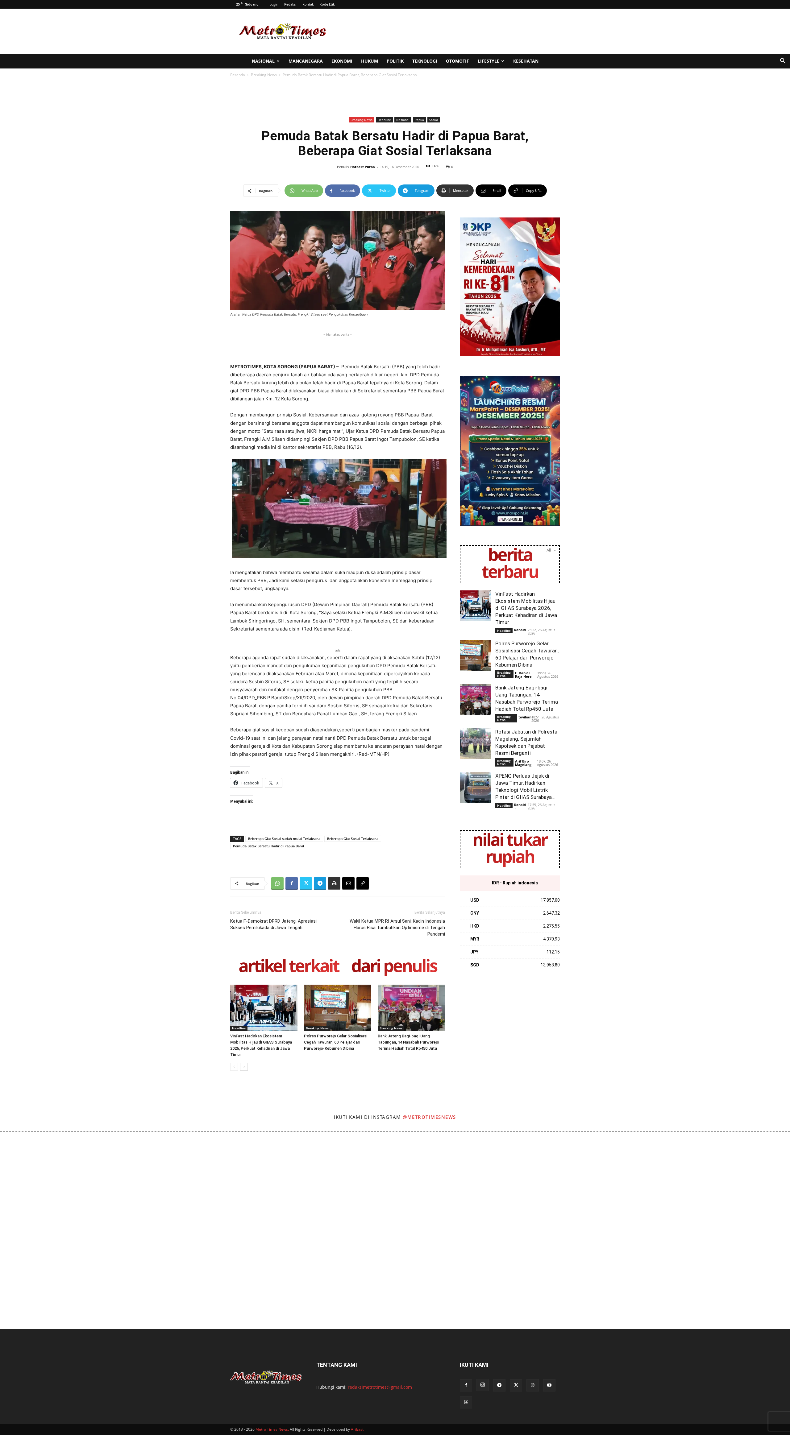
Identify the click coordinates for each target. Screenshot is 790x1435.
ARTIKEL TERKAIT (289, 967)
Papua (419, 120)
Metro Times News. (272, 1429)
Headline (384, 120)
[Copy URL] (362, 883)
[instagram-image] (49, 1180)
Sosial (433, 120)
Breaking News (264, 74)
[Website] (532, 1385)
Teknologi (424, 61)
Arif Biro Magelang (523, 763)
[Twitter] (306, 883)
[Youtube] (549, 1385)
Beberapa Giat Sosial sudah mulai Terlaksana (284, 838)
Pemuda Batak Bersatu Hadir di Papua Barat (268, 846)
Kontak (308, 4)
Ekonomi (341, 61)
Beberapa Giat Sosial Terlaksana (352, 838)
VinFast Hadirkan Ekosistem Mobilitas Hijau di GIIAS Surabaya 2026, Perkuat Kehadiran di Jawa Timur (526, 608)
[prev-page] (234, 1067)
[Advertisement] (447, 31)
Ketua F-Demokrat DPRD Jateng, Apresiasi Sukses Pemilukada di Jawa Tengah (273, 924)
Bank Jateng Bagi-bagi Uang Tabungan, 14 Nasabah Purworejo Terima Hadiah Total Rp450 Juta (408, 1042)
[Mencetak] (334, 883)
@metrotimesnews (429, 1117)
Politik (395, 61)
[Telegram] (320, 883)
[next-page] (244, 1067)
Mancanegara (306, 61)
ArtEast (357, 1429)
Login (273, 4)
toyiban (524, 717)
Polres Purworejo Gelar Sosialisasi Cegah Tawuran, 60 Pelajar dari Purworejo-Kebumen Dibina (335, 1042)
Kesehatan (525, 61)
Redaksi (290, 4)
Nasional (263, 61)
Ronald (520, 629)
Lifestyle (488, 61)
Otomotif (457, 61)
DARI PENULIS (394, 967)
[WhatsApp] (277, 883)
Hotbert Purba (362, 166)
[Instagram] (482, 1385)
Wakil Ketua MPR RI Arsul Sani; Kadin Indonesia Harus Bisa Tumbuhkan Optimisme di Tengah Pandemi (397, 927)
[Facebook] (291, 883)
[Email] (348, 883)
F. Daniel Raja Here (523, 675)
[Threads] (466, 1402)
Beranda (237, 74)
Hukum (369, 61)
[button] (782, 61)
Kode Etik (327, 4)
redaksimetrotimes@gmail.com (380, 1387)
